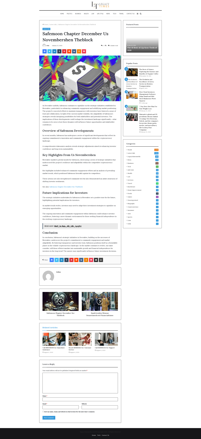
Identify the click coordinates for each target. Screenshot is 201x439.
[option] (142, 41)
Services (130, 180)
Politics (69, 14)
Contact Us (131, 14)
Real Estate (131, 187)
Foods (130, 193)
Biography (131, 203)
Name (45, 396)
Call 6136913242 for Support (105, 348)
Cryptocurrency (133, 207)
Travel (121, 14)
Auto (129, 213)
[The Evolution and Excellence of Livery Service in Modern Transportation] (132, 83)
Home (62, 14)
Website (84, 404)
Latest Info (53, 24)
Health (86, 14)
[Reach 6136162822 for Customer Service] (80, 339)
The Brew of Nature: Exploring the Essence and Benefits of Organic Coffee (148, 71)
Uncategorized (133, 200)
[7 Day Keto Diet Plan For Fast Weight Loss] (132, 108)
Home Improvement (134, 190)
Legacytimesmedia (134, 156)
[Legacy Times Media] (100, 5)
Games (130, 197)
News (108, 14)
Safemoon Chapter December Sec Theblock (66, 187)
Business (78, 14)
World (130, 150)
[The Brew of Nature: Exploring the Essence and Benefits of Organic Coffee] (132, 72)
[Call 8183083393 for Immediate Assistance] (54, 339)
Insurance (131, 210)
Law (92, 14)
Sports (130, 217)
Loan (129, 220)
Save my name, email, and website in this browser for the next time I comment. (69, 412)
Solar (129, 224)
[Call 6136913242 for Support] (106, 339)
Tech (114, 14)
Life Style (100, 14)
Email (45, 404)
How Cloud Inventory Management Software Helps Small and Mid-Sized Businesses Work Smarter (147, 96)
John (47, 45)
